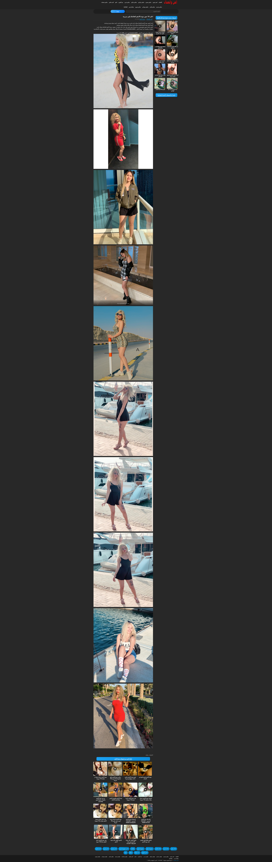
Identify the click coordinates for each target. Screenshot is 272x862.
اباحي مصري (114, 848)
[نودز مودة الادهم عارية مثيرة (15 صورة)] (130, 790)
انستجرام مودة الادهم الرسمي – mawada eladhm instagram (131, 821)
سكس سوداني (145, 7)
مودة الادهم (142, 19)
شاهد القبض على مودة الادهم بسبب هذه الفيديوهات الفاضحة (131, 842)
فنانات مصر (173, 848)
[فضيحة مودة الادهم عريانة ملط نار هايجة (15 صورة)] (145, 790)
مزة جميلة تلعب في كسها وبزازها (172, 61)
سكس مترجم (159, 7)
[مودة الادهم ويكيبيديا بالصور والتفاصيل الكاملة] (115, 790)
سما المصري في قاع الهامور (172, 90)
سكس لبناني (152, 7)
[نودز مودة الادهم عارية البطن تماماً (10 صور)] (101, 832)
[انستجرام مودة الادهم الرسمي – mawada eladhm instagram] (130, 811)
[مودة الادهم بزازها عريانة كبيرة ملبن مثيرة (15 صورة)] (115, 811)
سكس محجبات (104, 2)
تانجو (116, 2)
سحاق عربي (131, 7)
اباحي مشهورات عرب (123, 848)
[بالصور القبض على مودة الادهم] (116, 832)
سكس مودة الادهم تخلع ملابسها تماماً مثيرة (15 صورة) (115, 779)
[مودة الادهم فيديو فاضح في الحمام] (145, 769)
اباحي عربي (106, 848)
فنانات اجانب (158, 848)
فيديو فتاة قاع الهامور (160, 89)
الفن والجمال (149, 19)
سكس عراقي (134, 2)
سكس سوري (138, 7)
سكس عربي (127, 2)
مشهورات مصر (149, 848)
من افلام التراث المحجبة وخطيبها (172, 47)
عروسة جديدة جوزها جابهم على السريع (160, 33)
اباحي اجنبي (98, 848)
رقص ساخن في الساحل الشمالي (160, 75)
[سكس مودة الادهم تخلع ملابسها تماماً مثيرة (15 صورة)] (115, 769)
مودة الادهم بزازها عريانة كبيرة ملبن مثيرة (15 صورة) (115, 821)
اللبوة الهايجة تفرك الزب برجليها (172, 33)
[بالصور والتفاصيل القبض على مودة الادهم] (146, 832)
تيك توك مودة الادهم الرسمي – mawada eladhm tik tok (146, 821)
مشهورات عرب (140, 848)
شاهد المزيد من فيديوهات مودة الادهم (123, 758)
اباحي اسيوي (144, 852)
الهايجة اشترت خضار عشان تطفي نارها (160, 61)
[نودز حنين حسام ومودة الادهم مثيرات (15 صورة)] (100, 811)
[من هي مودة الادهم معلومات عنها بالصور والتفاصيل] (100, 790)
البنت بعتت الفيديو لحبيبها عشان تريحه (172, 75)
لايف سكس (111, 2)
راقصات (133, 848)
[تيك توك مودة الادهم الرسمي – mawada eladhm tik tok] (145, 811)
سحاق (131, 852)
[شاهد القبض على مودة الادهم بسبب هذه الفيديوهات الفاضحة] (131, 832)
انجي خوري (155, 2)
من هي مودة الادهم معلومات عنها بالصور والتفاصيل (101, 800)
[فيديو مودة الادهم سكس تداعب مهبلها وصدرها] (130, 769)
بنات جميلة (137, 852)
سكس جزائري (141, 2)
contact (125, 7)
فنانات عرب (166, 848)
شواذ (126, 852)
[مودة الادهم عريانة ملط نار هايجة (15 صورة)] (100, 769)
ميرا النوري (121, 2)
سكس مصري (148, 2)
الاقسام (160, 2)
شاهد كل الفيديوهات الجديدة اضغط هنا (166, 95)
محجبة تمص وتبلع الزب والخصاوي (160, 47)
